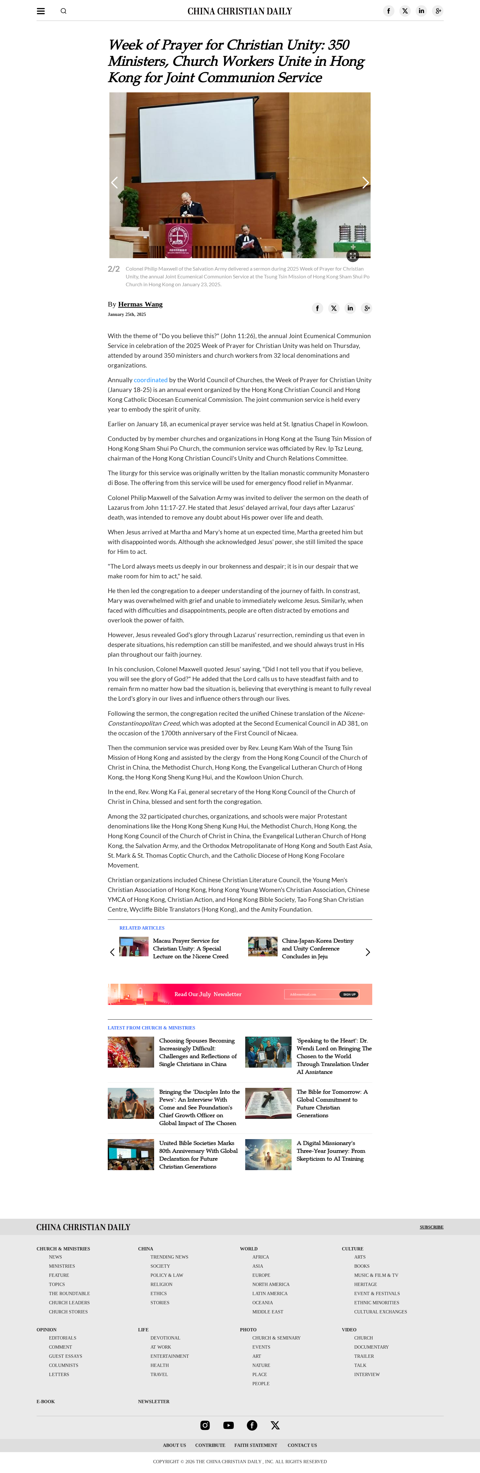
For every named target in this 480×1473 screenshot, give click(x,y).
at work (161, 1347)
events (261, 1347)
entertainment (170, 1356)
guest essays (65, 1356)
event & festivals (377, 1293)
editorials (62, 1338)
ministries (62, 1266)
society (160, 1266)
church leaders (69, 1302)
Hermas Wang (140, 304)
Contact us (301, 1445)
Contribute (210, 1445)
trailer (364, 1356)
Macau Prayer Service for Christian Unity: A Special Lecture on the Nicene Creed (191, 948)
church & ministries (63, 1248)
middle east (267, 1311)
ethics (159, 1293)
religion (161, 1284)
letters (59, 1374)
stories (160, 1302)
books (362, 1266)
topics (57, 1284)
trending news (169, 1257)
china (145, 1248)
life (143, 1329)
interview (367, 1374)
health (160, 1365)
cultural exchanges (380, 1311)
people (261, 1383)
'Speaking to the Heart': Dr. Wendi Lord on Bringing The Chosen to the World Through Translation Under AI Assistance (334, 1056)
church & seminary (276, 1338)
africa (260, 1257)
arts (360, 1257)
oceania (262, 1302)
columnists (63, 1365)
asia (257, 1266)
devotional (166, 1338)
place (259, 1374)
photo (248, 1329)
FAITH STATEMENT (255, 1445)
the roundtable (69, 1293)
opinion (46, 1329)
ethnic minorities (376, 1302)
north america (271, 1284)
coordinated (151, 380)
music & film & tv (376, 1275)
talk (360, 1365)
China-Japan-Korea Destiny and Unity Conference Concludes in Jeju (318, 948)
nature (261, 1365)
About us (174, 1445)
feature (59, 1275)
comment (60, 1347)
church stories (68, 1311)
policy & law (167, 1275)
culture (352, 1248)
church (363, 1338)
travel (159, 1374)
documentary (371, 1347)
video (349, 1329)
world (249, 1248)
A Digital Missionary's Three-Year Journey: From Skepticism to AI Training (331, 1150)
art (256, 1356)
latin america (270, 1293)
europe (261, 1275)
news (55, 1257)
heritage (365, 1284)
